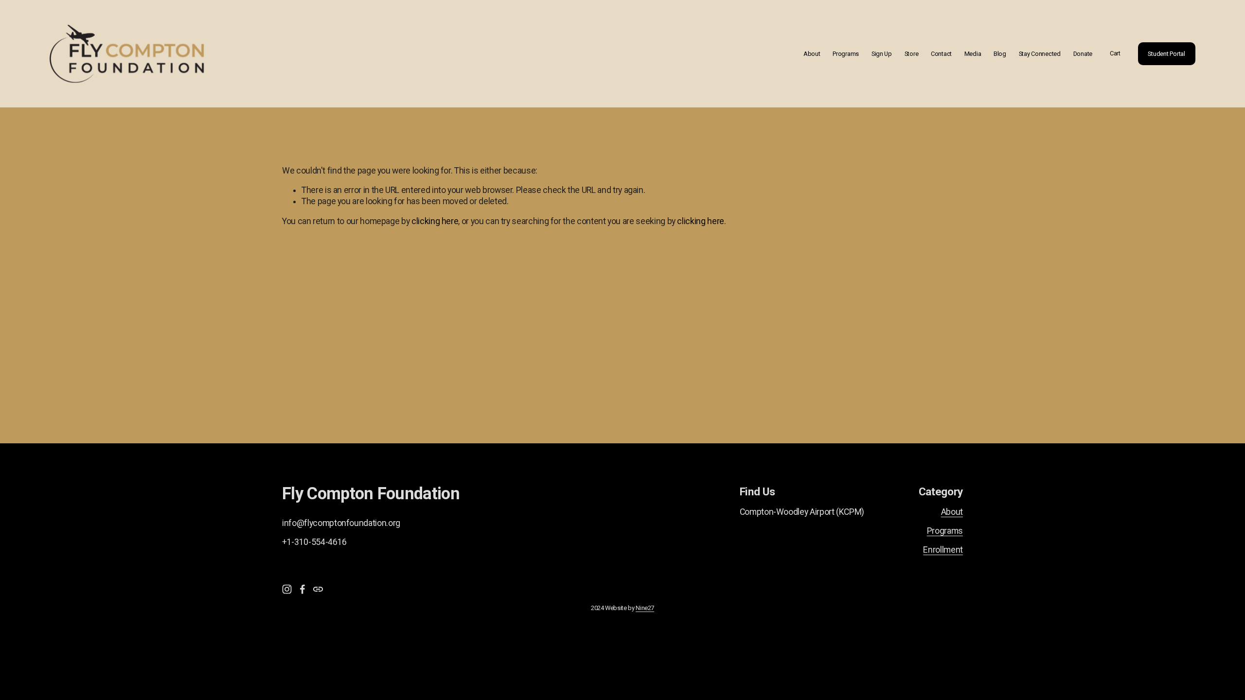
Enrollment (942, 550)
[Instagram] (287, 589)
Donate (1082, 53)
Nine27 (645, 608)
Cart (1115, 53)
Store (912, 53)
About (811, 53)
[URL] (318, 589)
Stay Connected (1040, 53)
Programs (846, 53)
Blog (1000, 53)
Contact (941, 53)
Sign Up (882, 53)
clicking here (434, 221)
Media (972, 53)
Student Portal (1166, 53)
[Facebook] (302, 589)
